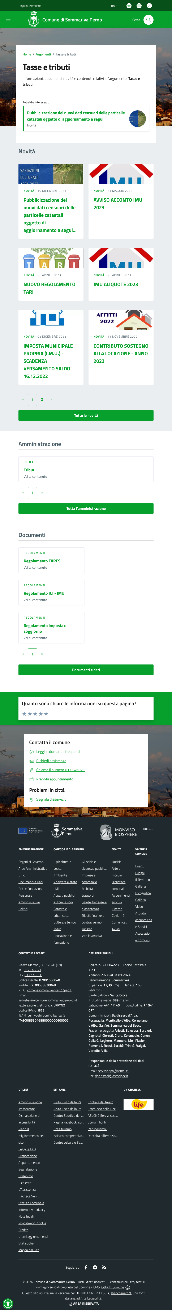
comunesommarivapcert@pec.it (49, 990)
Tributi (29, 470)
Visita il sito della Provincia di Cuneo (78, 1108)
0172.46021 (32, 969)
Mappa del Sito (28, 1249)
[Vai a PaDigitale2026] (148, 828)
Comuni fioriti (97, 1122)
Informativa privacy (31, 1209)
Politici (22, 908)
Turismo (87, 928)
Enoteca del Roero (100, 1102)
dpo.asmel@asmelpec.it (111, 1075)
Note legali (26, 1216)
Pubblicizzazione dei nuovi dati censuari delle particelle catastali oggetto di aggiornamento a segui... (76, 115)
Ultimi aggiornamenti (33, 1236)
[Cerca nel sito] (148, 20)
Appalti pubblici (63, 895)
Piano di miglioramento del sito (31, 1135)
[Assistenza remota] (128, 1287)
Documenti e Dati (30, 881)
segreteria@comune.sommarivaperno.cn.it (47, 1000)
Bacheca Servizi (29, 1196)
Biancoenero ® (121, 1293)
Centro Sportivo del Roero (71, 1115)
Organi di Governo (30, 861)
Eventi (139, 866)
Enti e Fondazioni (30, 888)
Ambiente (60, 875)
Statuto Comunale (31, 1202)
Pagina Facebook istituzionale (73, 1122)
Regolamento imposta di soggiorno (46, 628)
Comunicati (119, 922)
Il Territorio (142, 879)
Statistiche (26, 1243)
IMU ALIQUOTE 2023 (116, 284)
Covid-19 (118, 915)
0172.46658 (33, 974)
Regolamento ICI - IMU (44, 593)
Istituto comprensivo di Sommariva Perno (82, 1135)
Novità (29, 190)
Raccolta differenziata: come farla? (112, 1135)
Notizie (116, 861)
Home (27, 54)
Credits (23, 1229)
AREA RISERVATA (86, 1303)
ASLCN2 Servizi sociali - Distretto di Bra (115, 1115)
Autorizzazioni (63, 902)
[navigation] (8, 19)
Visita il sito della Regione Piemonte (78, 1102)
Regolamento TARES (42, 561)
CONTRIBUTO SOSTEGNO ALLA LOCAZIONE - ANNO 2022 (121, 353)
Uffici (28, 462)
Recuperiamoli (97, 1128)
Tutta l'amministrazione (86, 508)
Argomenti (43, 54)
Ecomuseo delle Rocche (104, 1108)
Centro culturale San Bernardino (75, 1142)
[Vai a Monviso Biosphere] (118, 831)
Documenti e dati (86, 670)
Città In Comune (112, 1287)
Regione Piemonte (29, 5)
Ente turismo (62, 1128)
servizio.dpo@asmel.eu (113, 1070)
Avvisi (116, 928)
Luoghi (140, 872)
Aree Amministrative (32, 868)
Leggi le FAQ (27, 1149)
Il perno (117, 908)
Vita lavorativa (92, 935)
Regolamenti (34, 553)
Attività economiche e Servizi (143, 920)
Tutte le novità (86, 415)
